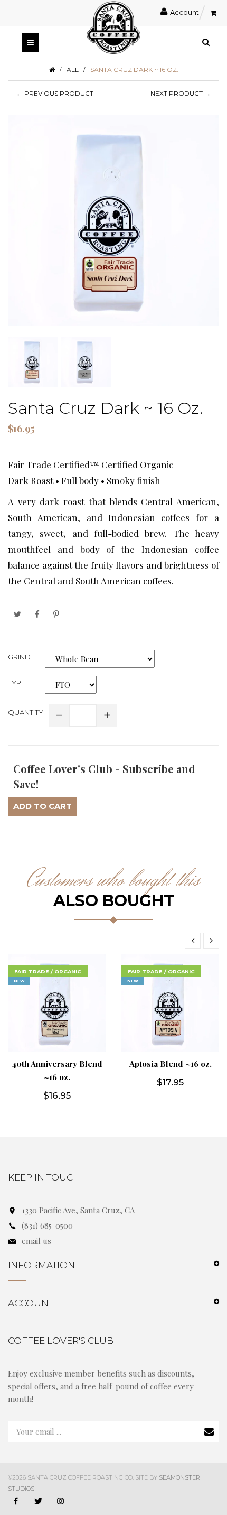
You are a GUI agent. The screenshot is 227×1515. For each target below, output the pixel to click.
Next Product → (180, 93)
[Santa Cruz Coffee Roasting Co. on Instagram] (60, 1502)
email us (36, 1240)
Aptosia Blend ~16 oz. (170, 1063)
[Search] (206, 41)
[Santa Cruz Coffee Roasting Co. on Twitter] (38, 1502)
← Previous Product (54, 93)
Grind (19, 657)
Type (16, 683)
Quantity (25, 712)
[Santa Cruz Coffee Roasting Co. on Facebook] (16, 1502)
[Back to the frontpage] (52, 69)
